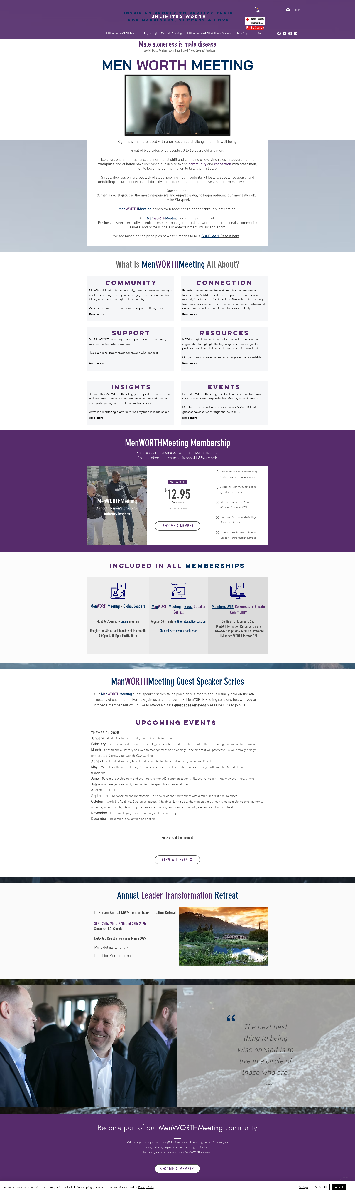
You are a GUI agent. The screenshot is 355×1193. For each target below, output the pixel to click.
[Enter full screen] (223, 128)
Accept (339, 1187)
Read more (96, 314)
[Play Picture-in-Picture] (217, 128)
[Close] (350, 1187)
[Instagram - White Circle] (290, 33)
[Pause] (131, 128)
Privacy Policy (146, 1187)
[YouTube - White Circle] (295, 33)
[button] (258, 10)
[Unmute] (137, 128)
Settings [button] (303, 1187)
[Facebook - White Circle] (279, 33)
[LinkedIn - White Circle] (284, 33)
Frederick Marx (150, 51)
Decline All (320, 1187)
